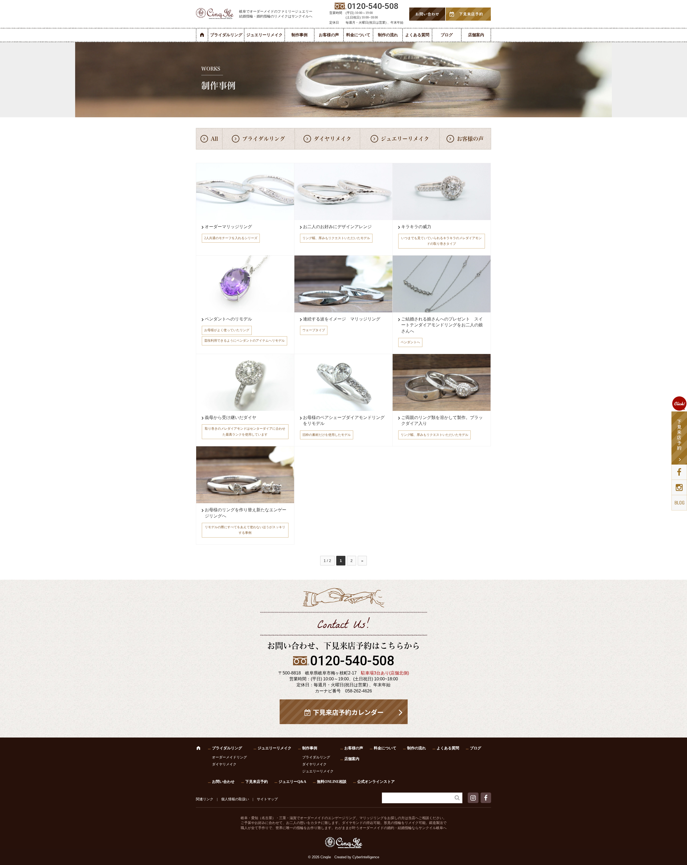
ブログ (447, 35)
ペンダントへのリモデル (228, 319)
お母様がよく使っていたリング (226, 330)
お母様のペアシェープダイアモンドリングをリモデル (344, 420)
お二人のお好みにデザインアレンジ (337, 226)
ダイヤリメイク (332, 138)
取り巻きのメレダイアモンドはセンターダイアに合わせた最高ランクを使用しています (245, 431)
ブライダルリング (226, 35)
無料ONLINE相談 (331, 782)
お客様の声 (329, 35)
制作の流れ (388, 35)
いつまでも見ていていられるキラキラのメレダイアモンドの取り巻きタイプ (441, 241)
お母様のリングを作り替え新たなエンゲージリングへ (245, 513)
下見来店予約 (256, 782)
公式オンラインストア (376, 782)
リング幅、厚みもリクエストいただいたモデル (336, 238)
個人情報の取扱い (235, 799)
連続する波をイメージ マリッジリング (341, 319)
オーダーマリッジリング (228, 226)
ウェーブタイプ (313, 330)
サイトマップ (267, 799)
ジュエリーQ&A (292, 782)
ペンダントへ (410, 342)
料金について (358, 35)
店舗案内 (476, 35)
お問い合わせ (223, 782)
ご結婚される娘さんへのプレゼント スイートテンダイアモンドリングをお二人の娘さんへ (442, 325)
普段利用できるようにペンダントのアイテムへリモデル (244, 340)
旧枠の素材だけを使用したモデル (326, 435)
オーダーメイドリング (229, 757)
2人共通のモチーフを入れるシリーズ (230, 238)
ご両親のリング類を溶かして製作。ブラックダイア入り (442, 420)
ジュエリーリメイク (264, 35)
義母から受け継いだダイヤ (230, 417)
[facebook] (486, 799)
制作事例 (299, 35)
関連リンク (204, 799)
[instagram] (474, 799)
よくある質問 (417, 35)
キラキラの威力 (416, 226)
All (214, 138)
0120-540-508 (352, 661)
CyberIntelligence (365, 857)
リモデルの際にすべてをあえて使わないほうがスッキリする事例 (245, 530)
